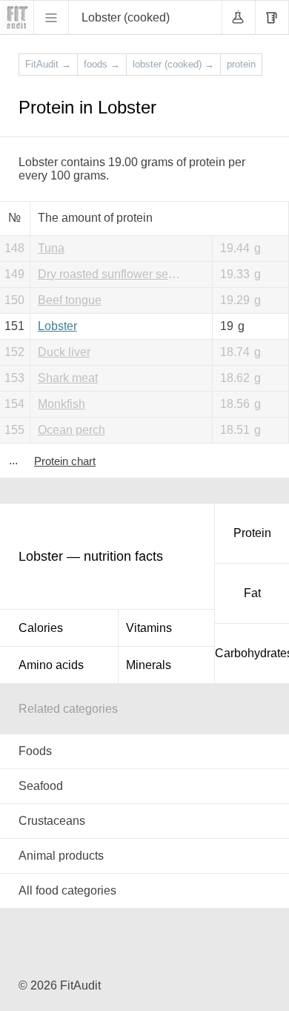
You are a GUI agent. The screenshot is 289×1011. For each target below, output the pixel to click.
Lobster (57, 326)
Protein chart (65, 461)
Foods (35, 751)
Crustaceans (52, 820)
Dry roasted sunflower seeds (112, 274)
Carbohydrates (252, 653)
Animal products (61, 855)
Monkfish (61, 404)
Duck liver (64, 352)
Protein (252, 533)
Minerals (148, 665)
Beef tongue (70, 300)
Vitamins (149, 628)
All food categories (67, 890)
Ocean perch (71, 430)
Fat (252, 593)
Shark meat (68, 378)
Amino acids (51, 665)
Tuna (51, 248)
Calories (41, 628)
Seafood (41, 786)
